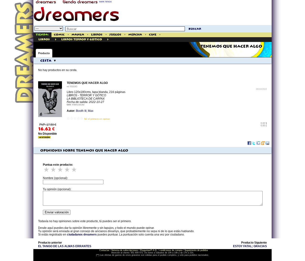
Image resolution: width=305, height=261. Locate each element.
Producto (44, 53)
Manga (77, 34)
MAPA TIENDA (105, 2)
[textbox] (125, 28)
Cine (152, 34)
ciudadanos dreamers (82, 234)
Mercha (135, 34)
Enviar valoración (57, 212)
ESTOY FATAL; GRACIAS (250, 246)
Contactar (104, 250)
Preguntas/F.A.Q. (148, 250)
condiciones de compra (170, 250)
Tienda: (42, 34)
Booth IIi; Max (84, 111)
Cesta (45, 60)
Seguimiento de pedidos (196, 250)
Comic (59, 34)
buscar (194, 29)
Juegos (115, 34)
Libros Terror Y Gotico (81, 39)
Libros (96, 34)
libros (44, 39)
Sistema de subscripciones (124, 250)
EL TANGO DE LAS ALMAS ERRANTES (64, 246)
